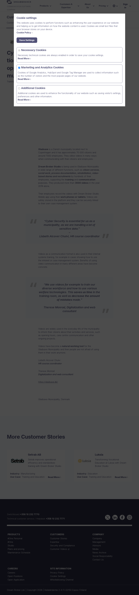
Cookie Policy (24, 32)
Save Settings (26, 40)
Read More (23, 58)
